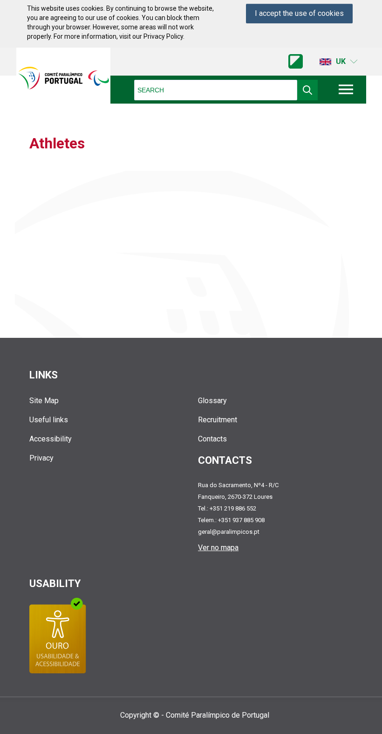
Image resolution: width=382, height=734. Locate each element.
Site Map (44, 400)
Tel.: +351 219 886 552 (227, 508)
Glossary (212, 400)
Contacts (212, 438)
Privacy (41, 458)
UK (341, 61)
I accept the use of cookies (299, 13)
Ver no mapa (218, 547)
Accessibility (50, 438)
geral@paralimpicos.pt (228, 531)
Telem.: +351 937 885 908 (231, 520)
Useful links (48, 419)
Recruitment (217, 419)
